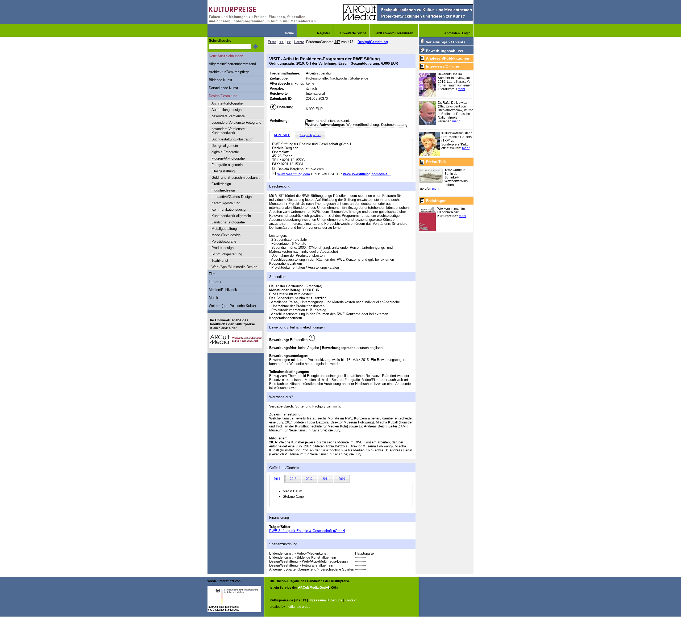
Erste (272, 42)
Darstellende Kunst (223, 88)
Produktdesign (222, 248)
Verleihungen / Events (446, 42)
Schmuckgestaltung (226, 254)
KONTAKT (282, 135)
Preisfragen (436, 200)
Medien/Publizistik (223, 290)
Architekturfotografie (227, 103)
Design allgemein (224, 146)
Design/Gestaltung (373, 42)
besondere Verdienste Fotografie (236, 122)
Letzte (299, 42)
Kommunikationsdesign (229, 209)
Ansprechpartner (310, 135)
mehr (461, 89)
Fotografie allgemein (227, 165)
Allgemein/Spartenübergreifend (232, 64)
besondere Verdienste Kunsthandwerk (228, 131)
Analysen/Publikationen (447, 58)
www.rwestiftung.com (293, 174)
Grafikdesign (221, 184)
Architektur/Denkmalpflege (229, 72)
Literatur (215, 282)
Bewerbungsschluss (444, 51)
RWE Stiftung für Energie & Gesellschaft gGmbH (307, 531)
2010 (342, 479)
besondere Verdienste (228, 116)
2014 (277, 479)
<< (281, 42)
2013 (293, 479)
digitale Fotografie (225, 152)
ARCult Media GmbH (313, 587)
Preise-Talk (436, 162)
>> (289, 42)
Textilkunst (219, 261)
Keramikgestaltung (225, 203)
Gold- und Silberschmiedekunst (235, 178)
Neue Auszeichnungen (226, 56)
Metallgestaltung (224, 229)
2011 (325, 479)
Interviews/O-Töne (442, 66)
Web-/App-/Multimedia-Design (234, 267)
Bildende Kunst (220, 80)
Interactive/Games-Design (231, 197)
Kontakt (350, 600)
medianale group (298, 607)
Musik (213, 298)
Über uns (335, 600)
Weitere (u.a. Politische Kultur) (232, 306)
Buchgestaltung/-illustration (232, 139)
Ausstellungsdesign (226, 110)
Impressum (317, 600)
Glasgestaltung (223, 171)
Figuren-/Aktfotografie (228, 158)
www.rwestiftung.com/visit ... (367, 174)
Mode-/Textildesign (225, 235)
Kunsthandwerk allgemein (231, 216)
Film (212, 274)
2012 (309, 479)
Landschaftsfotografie (228, 222)
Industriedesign (223, 190)
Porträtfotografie (223, 241)
